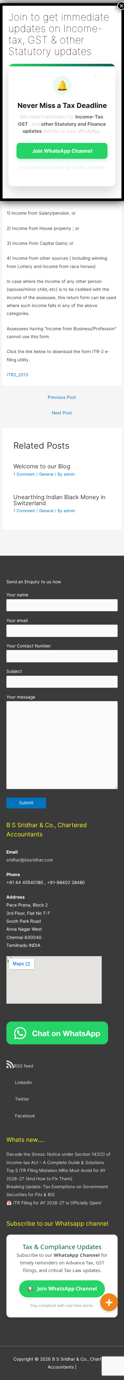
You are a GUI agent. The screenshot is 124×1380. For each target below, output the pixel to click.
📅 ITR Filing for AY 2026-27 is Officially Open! (53, 1202)
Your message (20, 697)
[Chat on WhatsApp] (57, 1032)
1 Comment (24, 474)
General (46, 474)
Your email (17, 620)
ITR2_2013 (17, 374)
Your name (17, 594)
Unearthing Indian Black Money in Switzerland (59, 499)
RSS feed (23, 1065)
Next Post (62, 412)
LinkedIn (23, 1082)
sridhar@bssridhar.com (29, 859)
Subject (14, 671)
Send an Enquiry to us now (33, 581)
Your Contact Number (28, 645)
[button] (109, 1302)
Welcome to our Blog (41, 466)
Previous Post (62, 397)
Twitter (22, 1099)
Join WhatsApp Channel (62, 1288)
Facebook (25, 1115)
